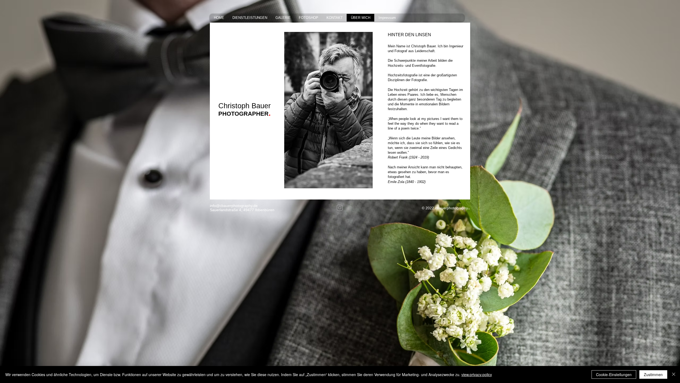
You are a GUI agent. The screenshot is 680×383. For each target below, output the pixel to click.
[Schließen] (673, 374)
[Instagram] (339, 207)
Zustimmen (653, 374)
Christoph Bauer (244, 106)
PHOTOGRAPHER (243, 113)
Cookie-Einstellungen (614, 374)
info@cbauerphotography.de (234, 205)
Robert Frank (398, 157)
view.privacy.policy (476, 374)
